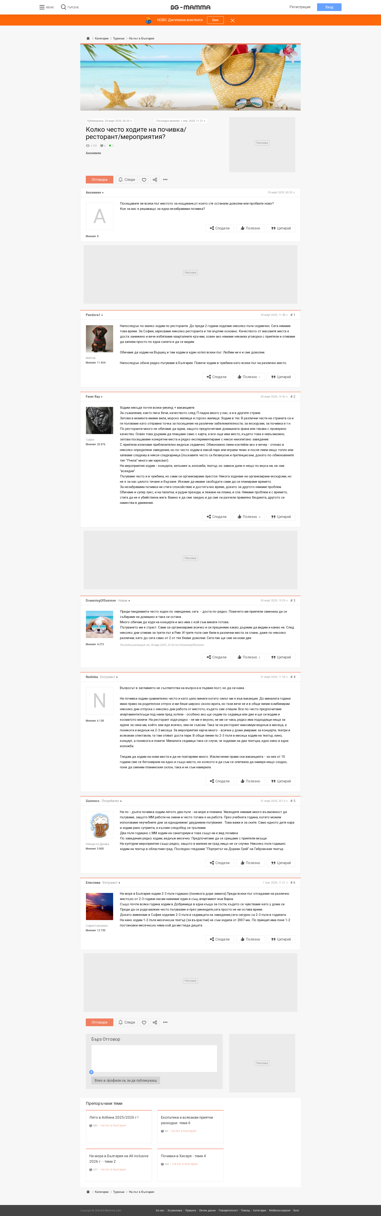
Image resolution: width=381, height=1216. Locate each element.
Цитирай (284, 228)
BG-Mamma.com (111, 1210)
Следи (130, 179)
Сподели (222, 228)
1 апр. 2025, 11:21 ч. (193, 120)
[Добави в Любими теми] (144, 179)
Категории (101, 1192)
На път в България (113, 1125)
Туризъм (118, 1192)
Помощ (245, 1210)
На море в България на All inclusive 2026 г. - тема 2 (118, 1159)
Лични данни (207, 1210)
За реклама (174, 1210)
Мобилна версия (279, 1210)
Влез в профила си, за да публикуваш (126, 1080)
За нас (160, 1210)
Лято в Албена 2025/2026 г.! (113, 1117)
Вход (329, 7)
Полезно (253, 228)
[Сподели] (155, 179)
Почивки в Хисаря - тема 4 (183, 1156)
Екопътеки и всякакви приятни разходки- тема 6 (187, 1120)
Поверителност (228, 1210)
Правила (190, 1210)
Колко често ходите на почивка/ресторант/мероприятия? (136, 133)
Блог (296, 1210)
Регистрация (299, 7)
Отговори (99, 179)
